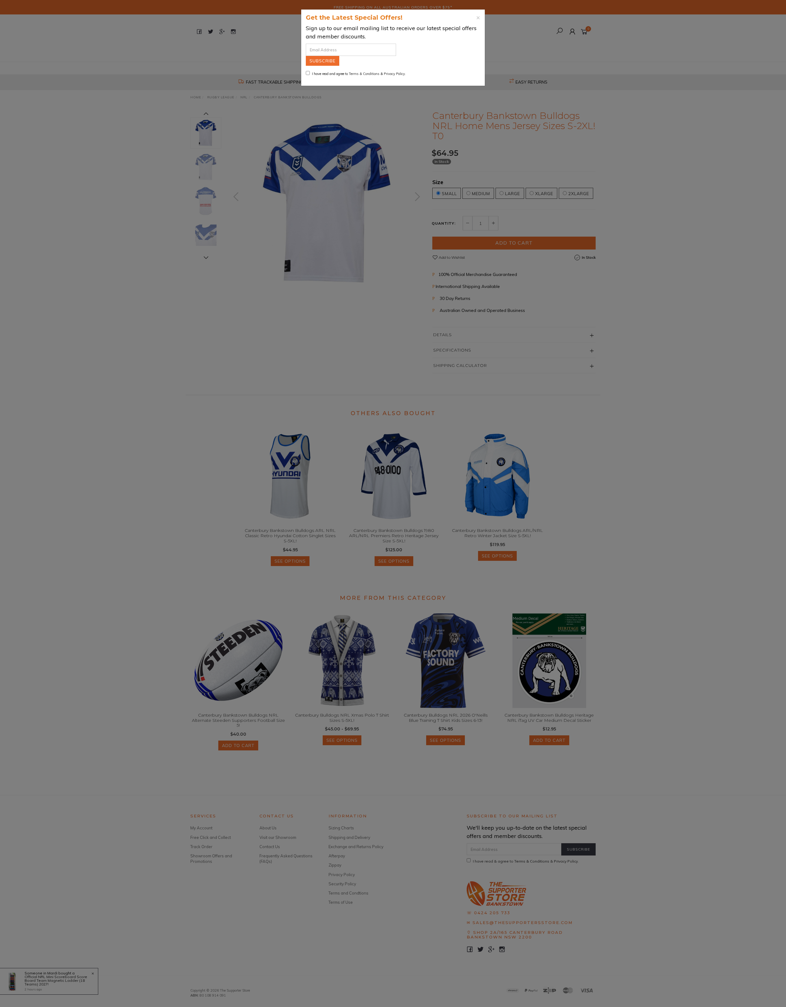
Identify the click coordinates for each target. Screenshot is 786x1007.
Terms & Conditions (364, 74)
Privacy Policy (394, 74)
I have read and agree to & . (359, 74)
